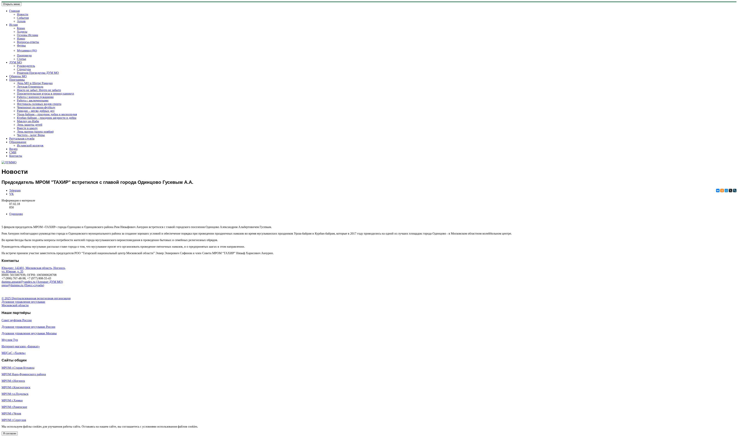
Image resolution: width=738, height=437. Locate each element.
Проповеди (24, 55)
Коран (21, 28)
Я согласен (9, 433)
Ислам (13, 24)
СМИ (12, 152)
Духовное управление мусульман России (28, 326)
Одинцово (16, 214)
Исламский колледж (30, 145)
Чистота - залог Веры (31, 135)
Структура (24, 69)
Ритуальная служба (21, 138)
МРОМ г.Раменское (14, 407)
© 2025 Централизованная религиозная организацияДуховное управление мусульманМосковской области (36, 302)
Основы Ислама (27, 35)
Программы (17, 79)
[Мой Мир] (726, 190)
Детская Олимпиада (30, 86)
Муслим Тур (10, 339)
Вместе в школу (27, 128)
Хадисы (22, 31)
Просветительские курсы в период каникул (45, 93)
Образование (17, 142)
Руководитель (26, 65)
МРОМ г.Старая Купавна (18, 367)
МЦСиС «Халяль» (14, 353)
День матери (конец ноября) (35, 131)
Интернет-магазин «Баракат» (21, 346)
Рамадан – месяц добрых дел (35, 110)
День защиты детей (29, 124)
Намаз (21, 38)
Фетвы (21, 45)
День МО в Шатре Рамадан (35, 83)
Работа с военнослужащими (35, 97)
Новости (22, 14)
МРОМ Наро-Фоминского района (24, 374)
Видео (13, 149)
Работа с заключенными (32, 100)
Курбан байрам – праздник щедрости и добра (46, 117)
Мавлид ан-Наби (28, 121)
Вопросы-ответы (28, 42)
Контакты (15, 155)
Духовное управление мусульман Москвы (29, 333)
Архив (21, 21)
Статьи (21, 59)
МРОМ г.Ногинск (13, 380)
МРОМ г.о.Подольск (15, 393)
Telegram (15, 190)
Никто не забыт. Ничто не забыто (39, 90)
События (23, 17)
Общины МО (18, 76)
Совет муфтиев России (17, 320)
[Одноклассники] (722, 190)
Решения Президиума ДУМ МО (38, 72)
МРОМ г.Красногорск (16, 387)
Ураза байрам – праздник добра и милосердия (47, 114)
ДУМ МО (15, 62)
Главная (14, 10)
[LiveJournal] (734, 190)
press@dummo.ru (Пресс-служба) (23, 285)
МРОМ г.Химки (12, 400)
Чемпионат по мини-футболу (36, 107)
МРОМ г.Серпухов (14, 420)
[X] (730, 190)
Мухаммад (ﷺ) (27, 50)
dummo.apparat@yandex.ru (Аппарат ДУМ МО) (32, 281)
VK (11, 194)
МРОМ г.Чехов (11, 413)
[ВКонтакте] (718, 190)
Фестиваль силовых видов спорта (39, 104)
